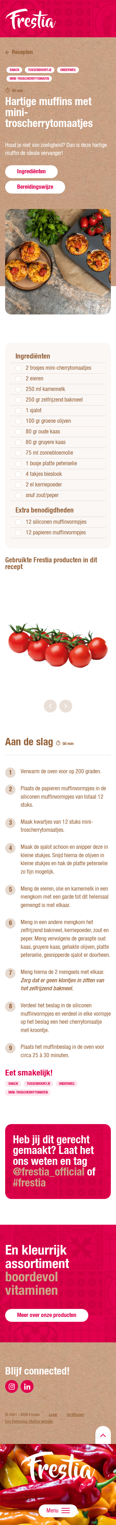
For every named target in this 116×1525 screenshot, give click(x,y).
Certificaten (75, 1414)
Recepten (22, 52)
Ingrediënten (31, 171)
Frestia (31, 19)
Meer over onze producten (46, 1315)
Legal (53, 1414)
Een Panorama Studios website (29, 1421)
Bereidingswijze (35, 186)
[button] (50, 706)
